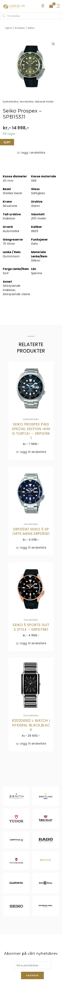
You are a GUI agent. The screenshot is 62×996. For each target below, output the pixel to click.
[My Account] (43, 7)
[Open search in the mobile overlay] (31, 16)
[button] (53, 44)
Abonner (32, 975)
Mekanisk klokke (44, 101)
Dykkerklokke (10, 101)
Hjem (8, 28)
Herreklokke (27, 101)
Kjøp (7, 142)
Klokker (20, 28)
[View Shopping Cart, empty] (51, 6)
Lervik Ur (14, 6)
